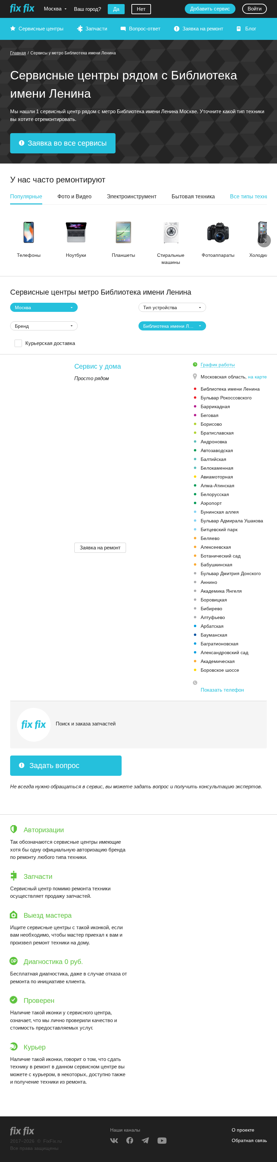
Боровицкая (214, 599)
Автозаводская (217, 450)
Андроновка (214, 441)
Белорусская (215, 494)
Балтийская (213, 459)
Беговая (210, 415)
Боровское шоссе (220, 670)
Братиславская (217, 433)
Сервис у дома (97, 366)
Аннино (209, 582)
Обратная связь (249, 1140)
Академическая (218, 661)
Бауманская (214, 635)
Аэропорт (211, 503)
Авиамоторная (217, 476)
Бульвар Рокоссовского (226, 397)
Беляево (210, 538)
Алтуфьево (213, 617)
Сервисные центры (41, 28)
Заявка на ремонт (202, 28)
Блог (250, 28)
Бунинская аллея (220, 512)
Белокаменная (217, 468)
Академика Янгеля (221, 591)
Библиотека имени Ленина (230, 389)
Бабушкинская (216, 564)
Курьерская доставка (50, 343)
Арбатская (212, 626)
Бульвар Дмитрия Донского (231, 573)
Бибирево (211, 608)
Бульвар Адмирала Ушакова (232, 520)
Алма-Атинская (217, 485)
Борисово (211, 424)
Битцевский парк (219, 529)
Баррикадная (215, 406)
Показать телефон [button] (222, 690)
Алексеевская (216, 547)
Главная (18, 53)
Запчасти (96, 28)
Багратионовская (219, 643)
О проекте (243, 1130)
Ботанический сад (221, 556)
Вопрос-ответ (144, 28)
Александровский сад (224, 652)
